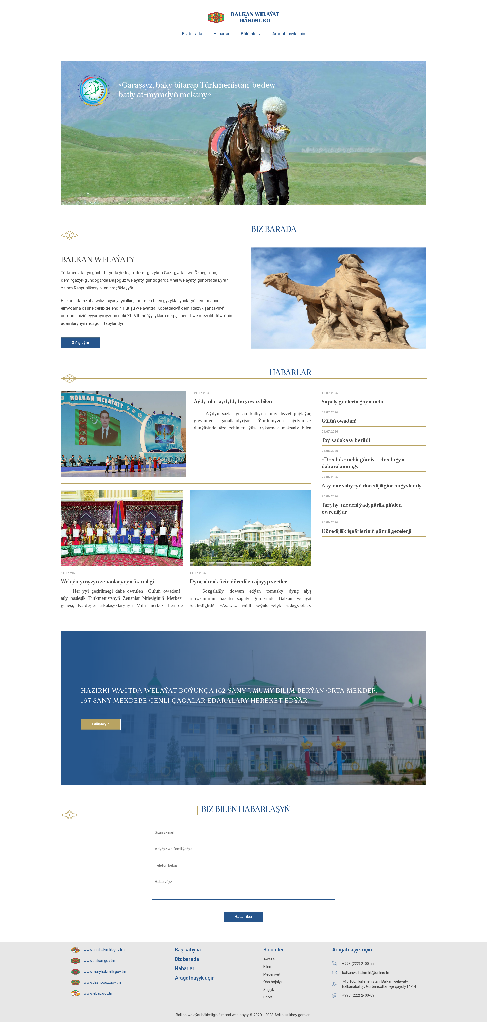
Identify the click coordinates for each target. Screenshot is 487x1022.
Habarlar (222, 33)
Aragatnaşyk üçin (288, 33)
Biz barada (192, 33)
